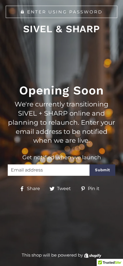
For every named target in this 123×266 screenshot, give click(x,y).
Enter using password (64, 12)
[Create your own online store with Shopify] (92, 255)
